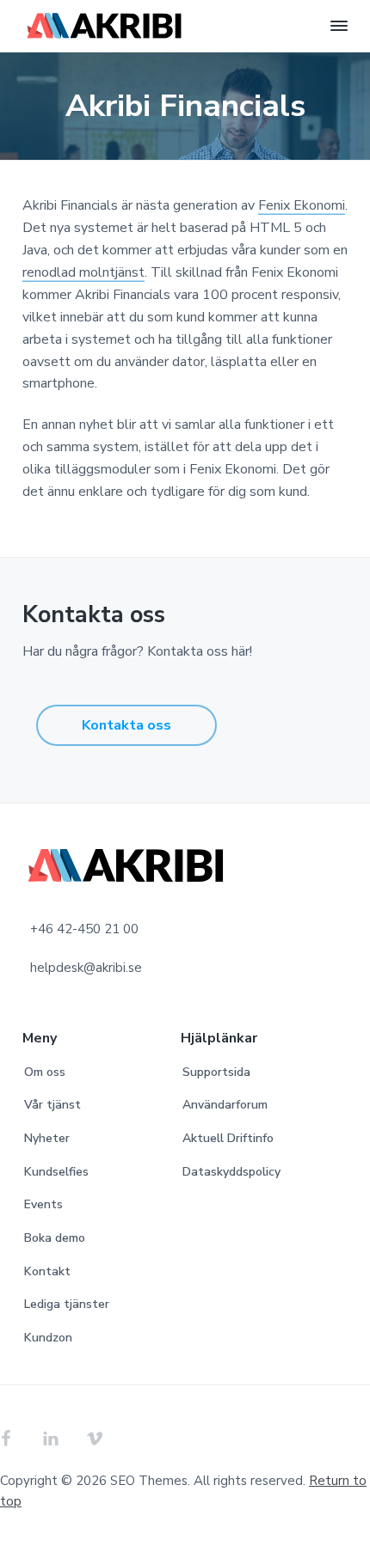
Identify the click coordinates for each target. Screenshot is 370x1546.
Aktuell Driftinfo (228, 1138)
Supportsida (216, 1072)
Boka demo (54, 1238)
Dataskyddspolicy (231, 1172)
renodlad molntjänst (83, 272)
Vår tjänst (52, 1105)
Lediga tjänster (66, 1304)
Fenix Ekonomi (301, 205)
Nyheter (47, 1138)
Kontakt (47, 1271)
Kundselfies (56, 1172)
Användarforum (225, 1105)
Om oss (44, 1072)
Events (43, 1204)
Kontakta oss (126, 725)
